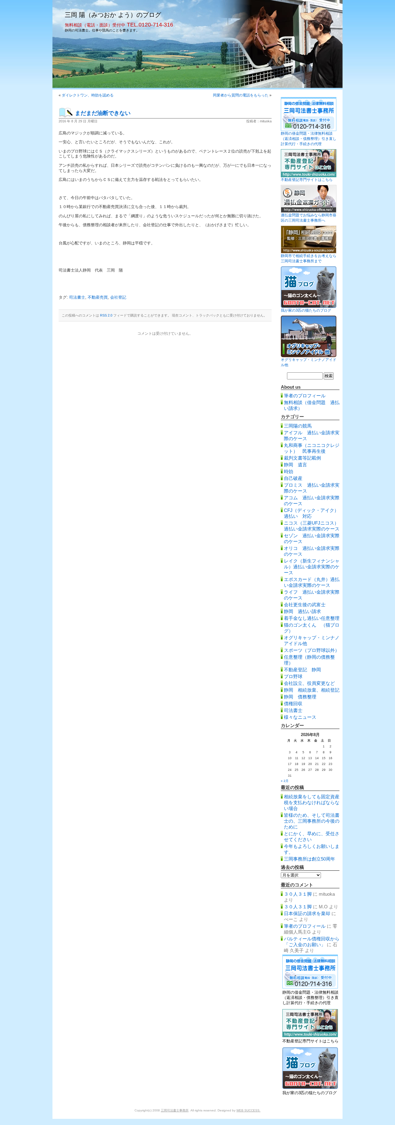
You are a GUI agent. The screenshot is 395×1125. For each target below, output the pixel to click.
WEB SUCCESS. (248, 1110)
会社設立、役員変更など (309, 683)
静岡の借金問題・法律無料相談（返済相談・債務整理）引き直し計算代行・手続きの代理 (308, 138)
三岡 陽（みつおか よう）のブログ (113, 14)
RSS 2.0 (106, 315)
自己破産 (293, 478)
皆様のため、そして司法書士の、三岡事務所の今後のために (311, 820)
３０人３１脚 (298, 894)
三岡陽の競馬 (298, 425)
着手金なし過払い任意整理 (311, 618)
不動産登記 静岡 (302, 669)
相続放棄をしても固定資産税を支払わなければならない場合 (311, 802)
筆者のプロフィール (305, 395)
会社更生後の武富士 (305, 604)
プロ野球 (293, 676)
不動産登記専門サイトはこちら (307, 180)
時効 (288, 471)
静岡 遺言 (295, 464)
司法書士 (77, 297)
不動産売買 (98, 297)
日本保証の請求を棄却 (307, 913)
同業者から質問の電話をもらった (240, 95)
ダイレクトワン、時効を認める (88, 95)
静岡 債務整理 (300, 696)
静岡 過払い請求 (302, 611)
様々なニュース (300, 717)
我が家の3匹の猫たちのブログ (306, 310)
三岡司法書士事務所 (175, 1110)
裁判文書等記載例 (302, 457)
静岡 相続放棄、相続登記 (311, 690)
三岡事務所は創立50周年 (309, 858)
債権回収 (293, 703)
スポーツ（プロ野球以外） (311, 650)
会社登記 (118, 297)
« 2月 (285, 781)
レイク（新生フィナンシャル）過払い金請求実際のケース (311, 566)
